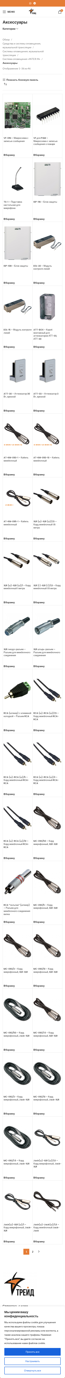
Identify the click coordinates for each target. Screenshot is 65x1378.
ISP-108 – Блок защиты (16, 265)
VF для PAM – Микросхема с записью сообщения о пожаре (45, 141)
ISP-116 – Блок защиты (45, 201)
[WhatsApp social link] (30, 3)
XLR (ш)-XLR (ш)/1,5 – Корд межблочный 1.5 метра (45, 524)
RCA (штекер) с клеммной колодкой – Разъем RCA (17, 715)
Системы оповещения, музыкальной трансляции (23, 53)
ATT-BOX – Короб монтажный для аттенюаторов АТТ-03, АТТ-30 (45, 334)
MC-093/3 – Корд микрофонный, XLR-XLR (16, 970)
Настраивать (32, 1361)
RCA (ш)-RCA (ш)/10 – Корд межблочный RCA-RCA (16, 844)
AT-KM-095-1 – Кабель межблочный (16, 523)
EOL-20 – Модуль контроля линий (42, 267)
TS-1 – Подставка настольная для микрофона (13, 204)
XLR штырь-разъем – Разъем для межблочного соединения (46, 652)
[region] (32, 1342)
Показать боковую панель (22, 79)
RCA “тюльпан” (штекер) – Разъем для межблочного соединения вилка (17, 910)
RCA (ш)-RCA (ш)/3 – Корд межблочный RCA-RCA (46, 780)
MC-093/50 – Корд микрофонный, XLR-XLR (45, 842)
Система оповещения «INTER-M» (22, 58)
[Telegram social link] (34, 3)
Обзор (6, 39)
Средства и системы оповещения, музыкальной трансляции (22, 45)
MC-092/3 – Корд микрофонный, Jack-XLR (16, 1098)
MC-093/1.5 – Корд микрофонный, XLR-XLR (45, 1034)
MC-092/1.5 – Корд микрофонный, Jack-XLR (16, 1162)
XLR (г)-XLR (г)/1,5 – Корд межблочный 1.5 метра (47, 587)
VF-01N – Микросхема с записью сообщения (16, 140)
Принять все (33, 1351)
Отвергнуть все (32, 1370)
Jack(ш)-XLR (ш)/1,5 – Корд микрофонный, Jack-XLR (47, 1163)
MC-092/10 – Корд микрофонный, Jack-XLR (46, 1098)
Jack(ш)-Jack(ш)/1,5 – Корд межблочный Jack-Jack (46, 1227)
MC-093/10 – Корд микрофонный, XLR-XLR (45, 970)
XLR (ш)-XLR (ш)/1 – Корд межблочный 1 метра (17, 587)
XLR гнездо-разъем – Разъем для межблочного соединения (17, 652)
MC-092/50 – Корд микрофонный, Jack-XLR (16, 1034)
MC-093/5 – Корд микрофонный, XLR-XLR (45, 907)
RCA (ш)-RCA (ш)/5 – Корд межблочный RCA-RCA (16, 780)
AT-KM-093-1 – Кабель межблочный (16, 459)
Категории (9, 28)
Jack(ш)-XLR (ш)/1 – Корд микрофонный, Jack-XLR (18, 1227)
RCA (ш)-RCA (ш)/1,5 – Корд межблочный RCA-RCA (46, 716)
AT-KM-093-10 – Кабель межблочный (46, 459)
